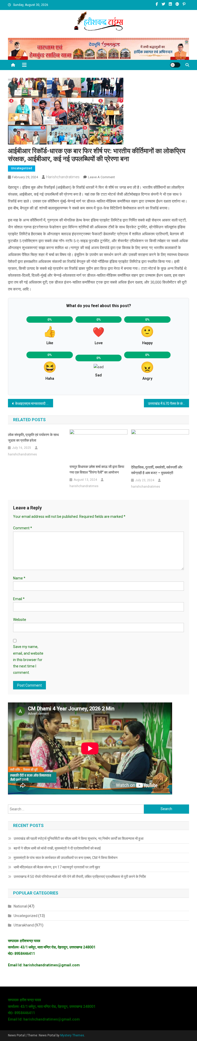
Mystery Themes (72, 1035)
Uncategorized (21, 168)
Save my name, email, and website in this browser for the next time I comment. (28, 660)
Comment (22, 528)
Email (19, 599)
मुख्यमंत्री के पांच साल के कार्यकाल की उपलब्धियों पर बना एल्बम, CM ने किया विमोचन (65, 858)
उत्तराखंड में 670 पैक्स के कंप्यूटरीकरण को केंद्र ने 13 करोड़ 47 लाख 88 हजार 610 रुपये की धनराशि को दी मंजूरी (168, 403)
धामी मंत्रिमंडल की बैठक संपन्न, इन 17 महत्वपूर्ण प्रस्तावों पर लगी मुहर (57, 867)
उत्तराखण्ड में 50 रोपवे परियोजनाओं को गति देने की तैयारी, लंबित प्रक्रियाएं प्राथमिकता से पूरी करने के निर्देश (80, 877)
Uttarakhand (24, 925)
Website (19, 620)
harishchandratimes (63, 177)
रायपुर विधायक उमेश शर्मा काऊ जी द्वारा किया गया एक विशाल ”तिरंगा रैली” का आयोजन (97, 469)
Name (19, 578)
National (20, 906)
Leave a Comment (101, 177)
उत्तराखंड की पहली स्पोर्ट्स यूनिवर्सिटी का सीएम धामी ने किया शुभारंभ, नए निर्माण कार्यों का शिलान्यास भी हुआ (78, 838)
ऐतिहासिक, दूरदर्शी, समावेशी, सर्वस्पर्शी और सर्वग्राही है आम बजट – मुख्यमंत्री (156, 470)
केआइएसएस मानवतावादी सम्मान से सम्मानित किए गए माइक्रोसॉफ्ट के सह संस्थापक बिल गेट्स (34, 403)
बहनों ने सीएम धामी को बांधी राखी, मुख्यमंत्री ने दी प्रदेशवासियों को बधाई (57, 848)
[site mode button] (175, 65)
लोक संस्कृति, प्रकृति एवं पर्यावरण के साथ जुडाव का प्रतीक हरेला (33, 437)
